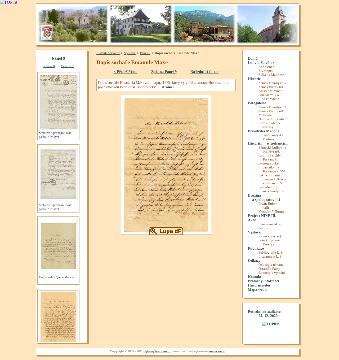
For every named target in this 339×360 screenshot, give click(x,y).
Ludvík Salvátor (108, 53)
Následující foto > (204, 72)
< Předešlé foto (125, 72)
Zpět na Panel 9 (164, 72)
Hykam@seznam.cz (157, 351)
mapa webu (217, 351)
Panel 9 (145, 53)
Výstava (130, 53)
